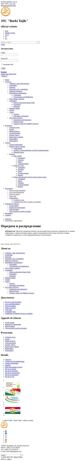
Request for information (17, 208)
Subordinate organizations (18, 93)
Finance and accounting (17, 146)
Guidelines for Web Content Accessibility (27, 202)
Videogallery (13, 141)
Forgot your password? (8, 74)
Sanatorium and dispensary (22, 120)
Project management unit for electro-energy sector (30, 177)
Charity (11, 110)
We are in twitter (10, 369)
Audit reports (18, 148)
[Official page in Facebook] (6, 433)
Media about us (14, 131)
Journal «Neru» (14, 135)
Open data (12, 196)
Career (11, 112)
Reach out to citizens (16, 137)
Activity (7, 143)
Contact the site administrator (14, 361)
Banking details (14, 108)
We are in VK (9, 377)
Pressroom (8, 125)
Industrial (17, 106)
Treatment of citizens (12, 204)
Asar (9, 459)
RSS (6, 31)
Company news (14, 127)
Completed (21, 158)
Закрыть (4, 76)
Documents (9, 188)
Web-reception (14, 209)
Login (3, 44)
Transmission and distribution (23, 97)
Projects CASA (19, 166)
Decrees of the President (17, 190)
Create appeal (13, 206)
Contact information (11, 363)
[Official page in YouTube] (6, 440)
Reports (20, 175)
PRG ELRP (18, 156)
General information (16, 145)
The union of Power (16, 118)
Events (11, 129)
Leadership (13, 85)
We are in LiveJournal (12, 373)
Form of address (10, 306)
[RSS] (6, 442)
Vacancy (16, 114)
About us (8, 82)
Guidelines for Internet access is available (18, 313)
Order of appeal (14, 194)
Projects (12, 154)
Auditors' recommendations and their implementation (31, 150)
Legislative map (19, 200)
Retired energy (18, 122)
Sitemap (7, 365)
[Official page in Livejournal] (6, 438)
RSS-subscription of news (13, 367)
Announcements (14, 133)
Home (7, 80)
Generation (17, 95)
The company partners (16, 99)
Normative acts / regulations (18, 89)
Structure (12, 87)
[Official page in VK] (6, 431)
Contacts (8, 215)
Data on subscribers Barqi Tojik (24, 103)
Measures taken (19, 152)
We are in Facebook (11, 375)
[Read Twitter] (6, 436)
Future (20, 162)
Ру (6, 37)
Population (17, 104)
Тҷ (6, 39)
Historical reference (15, 91)
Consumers (13, 101)
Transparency (13, 198)
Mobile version (10, 33)
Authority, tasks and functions (19, 83)
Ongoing (21, 160)
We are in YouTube (11, 371)
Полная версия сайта (8, 5)
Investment (8, 213)
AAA (7, 35)
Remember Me (8, 64)
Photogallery (13, 139)
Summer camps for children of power (26, 124)
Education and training (21, 116)
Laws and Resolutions (16, 192)
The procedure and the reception (20, 211)
